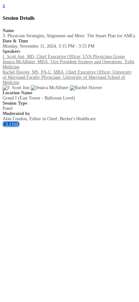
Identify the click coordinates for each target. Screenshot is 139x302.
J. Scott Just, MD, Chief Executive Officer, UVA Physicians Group (64, 56)
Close (11, 124)
